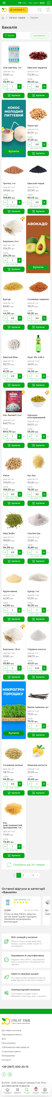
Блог (4, 1039)
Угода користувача (11, 1051)
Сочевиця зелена (13, 765)
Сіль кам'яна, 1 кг (12, 67)
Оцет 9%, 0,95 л (35, 357)
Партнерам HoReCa (12, 1034)
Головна (7, 1093)
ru (24, 3)
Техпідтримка (8, 1055)
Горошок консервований (36, 416)
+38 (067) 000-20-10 (15, 1066)
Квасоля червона (37, 67)
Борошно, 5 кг (11, 241)
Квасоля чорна (35, 183)
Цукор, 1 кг (33, 591)
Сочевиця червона (38, 299)
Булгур (7, 299)
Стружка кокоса (36, 649)
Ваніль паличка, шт (38, 707)
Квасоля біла (10, 357)
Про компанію (9, 1043)
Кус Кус (31, 475)
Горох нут (32, 125)
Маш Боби (9, 533)
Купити (16, 95)
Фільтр (11, 35)
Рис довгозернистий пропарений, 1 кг (12, 825)
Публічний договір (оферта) (15, 1047)
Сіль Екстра (33, 533)
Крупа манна (10, 591)
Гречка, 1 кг (9, 183)
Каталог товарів (17, 17)
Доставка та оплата (11, 1030)
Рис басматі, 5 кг (12, 415)
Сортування (39, 35)
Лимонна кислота (37, 765)
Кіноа (6, 475)
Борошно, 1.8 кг (11, 649)
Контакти (6, 1060)
